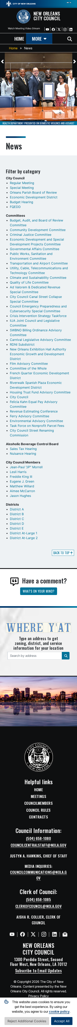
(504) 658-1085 (38, 899)
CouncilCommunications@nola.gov (38, 875)
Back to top (61, 552)
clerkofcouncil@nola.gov (38, 906)
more (37, 38)
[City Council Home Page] (38, 757)
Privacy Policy (38, 996)
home (19, 38)
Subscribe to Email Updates (38, 970)
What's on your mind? (38, 591)
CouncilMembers (38, 803)
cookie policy (59, 1011)
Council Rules (38, 810)
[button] (2, 61)
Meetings (38, 796)
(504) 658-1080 (38, 838)
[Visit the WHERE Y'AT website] (38, 629)
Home (13, 48)
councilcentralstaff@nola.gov (39, 845)
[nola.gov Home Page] (21, 3)
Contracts (38, 817)
